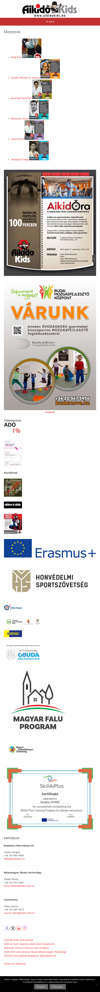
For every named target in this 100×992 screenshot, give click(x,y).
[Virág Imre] (31, 57)
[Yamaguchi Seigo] (39, 159)
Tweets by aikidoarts (15, 963)
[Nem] (96, 984)
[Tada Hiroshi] (34, 139)
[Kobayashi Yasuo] (39, 118)
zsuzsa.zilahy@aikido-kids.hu (19, 913)
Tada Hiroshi (17, 139)
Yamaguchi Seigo (20, 159)
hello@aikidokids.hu (14, 859)
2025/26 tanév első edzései (18, 940)
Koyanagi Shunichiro (21, 98)
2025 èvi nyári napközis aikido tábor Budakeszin (29, 944)
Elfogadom (41, 987)
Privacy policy (57, 987)
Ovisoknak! (50, 412)
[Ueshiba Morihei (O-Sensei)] (50, 77)
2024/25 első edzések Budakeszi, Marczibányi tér (30, 955)
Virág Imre (16, 57)
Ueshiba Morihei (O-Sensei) (25, 77)
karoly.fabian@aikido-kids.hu (19, 886)
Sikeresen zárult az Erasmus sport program (26, 948)
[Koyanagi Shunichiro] (42, 98)
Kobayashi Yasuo (19, 118)
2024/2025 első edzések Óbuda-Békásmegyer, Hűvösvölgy (35, 952)
